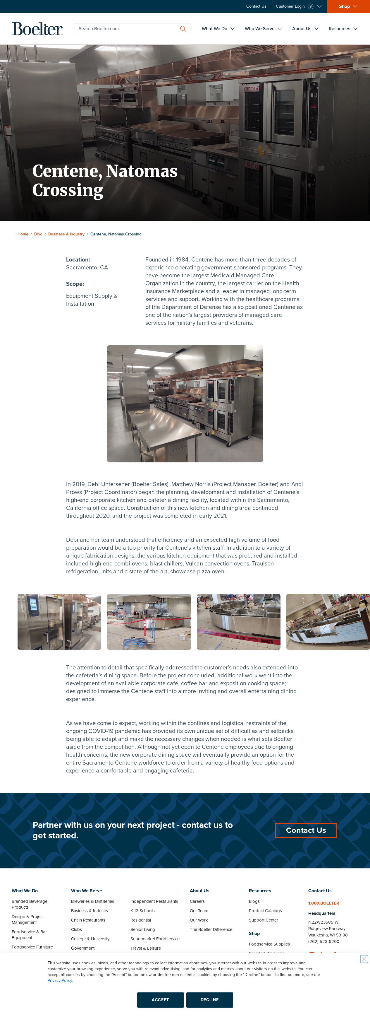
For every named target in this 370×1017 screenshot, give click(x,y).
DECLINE (210, 999)
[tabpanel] (59, 622)
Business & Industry (66, 234)
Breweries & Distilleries (92, 901)
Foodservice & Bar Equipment (29, 934)
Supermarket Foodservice (155, 938)
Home (23, 234)
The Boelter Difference (211, 929)
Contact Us (306, 830)
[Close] (364, 959)
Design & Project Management (28, 919)
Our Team (199, 910)
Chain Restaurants (88, 920)
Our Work (199, 920)
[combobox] (132, 28)
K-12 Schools (142, 910)
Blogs (254, 901)
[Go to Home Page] (37, 28)
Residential (140, 920)
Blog (38, 234)
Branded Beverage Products (29, 904)
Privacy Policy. (60, 980)
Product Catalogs (265, 910)
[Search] (183, 28)
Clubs (76, 929)
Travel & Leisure (145, 948)
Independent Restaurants (154, 901)
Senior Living (142, 929)
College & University (90, 938)
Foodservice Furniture (32, 947)
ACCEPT (160, 999)
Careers (197, 901)
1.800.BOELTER (323, 903)
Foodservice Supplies (269, 944)
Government (82, 948)
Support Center (263, 920)
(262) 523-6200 (323, 941)
